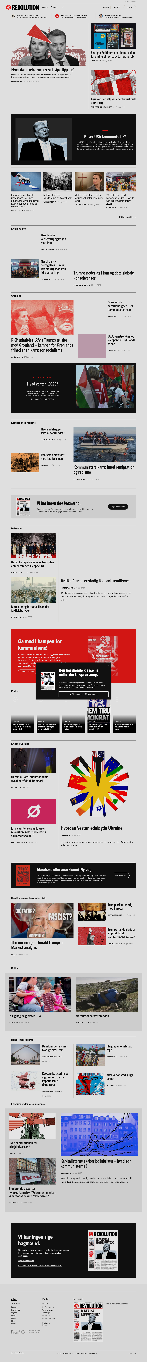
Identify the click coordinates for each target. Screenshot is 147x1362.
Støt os (133, 1)
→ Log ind (126, 1)
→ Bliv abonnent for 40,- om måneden (84, 694)
